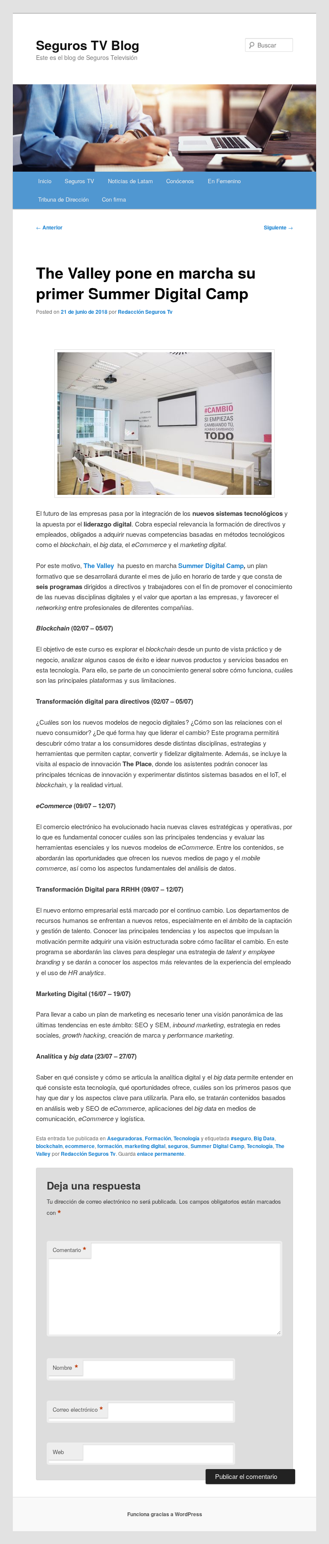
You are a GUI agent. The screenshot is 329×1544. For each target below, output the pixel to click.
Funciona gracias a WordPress (164, 1514)
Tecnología (186, 1138)
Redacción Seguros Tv (145, 311)
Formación (158, 1138)
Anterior (49, 227)
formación (109, 1146)
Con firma (114, 199)
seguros (178, 1146)
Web (58, 1452)
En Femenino (224, 181)
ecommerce (80, 1146)
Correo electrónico (78, 1409)
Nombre (65, 1367)
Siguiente (278, 227)
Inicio (44, 181)
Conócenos (180, 181)
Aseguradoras (124, 1138)
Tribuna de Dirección (63, 199)
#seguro (241, 1138)
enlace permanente (160, 1153)
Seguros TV (79, 181)
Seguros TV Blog (87, 45)
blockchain (49, 1146)
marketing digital (145, 1146)
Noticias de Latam (130, 181)
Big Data (264, 1138)
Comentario (70, 1250)
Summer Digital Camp (217, 1146)
